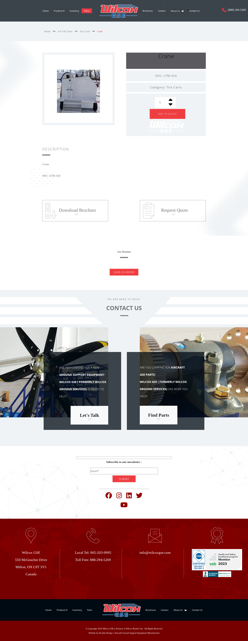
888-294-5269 (100, 560)
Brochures (148, 10)
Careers (161, 10)
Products (58, 10)
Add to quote (167, 113)
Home (46, 10)
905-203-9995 (100, 552)
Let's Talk (89, 415)
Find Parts (158, 415)
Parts (86, 10)
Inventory (74, 10)
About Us (175, 10)
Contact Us (194, 10)
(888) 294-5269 (236, 9)
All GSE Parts (65, 31)
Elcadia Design (106, 633)
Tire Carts (85, 31)
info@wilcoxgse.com (155, 552)
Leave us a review (124, 272)
